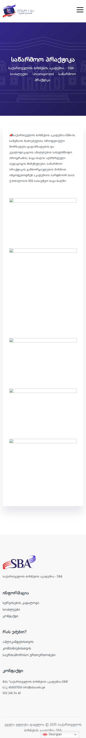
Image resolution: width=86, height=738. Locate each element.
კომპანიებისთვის (17, 648)
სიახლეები (11, 609)
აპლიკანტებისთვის (18, 642)
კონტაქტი (10, 616)
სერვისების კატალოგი (21, 603)
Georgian (55, 734)
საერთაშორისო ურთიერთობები (29, 655)
